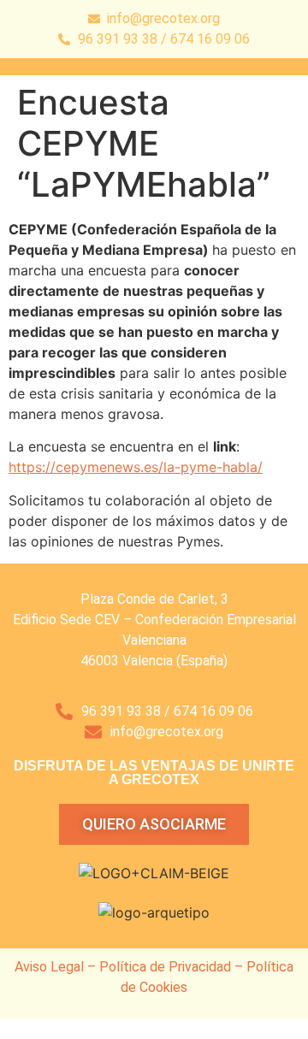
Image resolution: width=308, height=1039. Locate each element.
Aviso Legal (49, 967)
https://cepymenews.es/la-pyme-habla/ (136, 466)
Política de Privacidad (165, 967)
